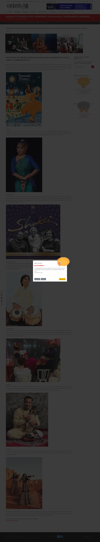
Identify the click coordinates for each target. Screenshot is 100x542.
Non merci (37, 279)
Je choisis (43, 279)
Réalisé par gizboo (50, 275)
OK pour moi (62, 279)
